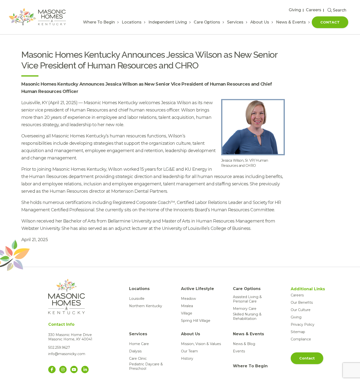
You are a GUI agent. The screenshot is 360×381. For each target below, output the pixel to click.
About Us (259, 22)
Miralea (187, 306)
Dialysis (135, 351)
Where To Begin (99, 22)
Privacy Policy (302, 324)
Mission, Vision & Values (201, 344)
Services (235, 22)
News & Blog (244, 344)
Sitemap (298, 332)
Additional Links (308, 289)
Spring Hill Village (195, 320)
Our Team (189, 351)
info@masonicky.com (66, 354)
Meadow (188, 298)
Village (186, 313)
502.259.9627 (59, 347)
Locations (132, 22)
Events (239, 351)
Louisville (136, 298)
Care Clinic (138, 358)
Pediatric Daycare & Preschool (146, 366)
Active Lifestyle (197, 288)
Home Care (139, 344)
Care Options (207, 22)
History (187, 358)
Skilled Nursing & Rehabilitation (247, 316)
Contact (330, 22)
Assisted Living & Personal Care (247, 299)
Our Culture (301, 310)
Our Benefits (302, 302)
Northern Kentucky (145, 306)
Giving (295, 10)
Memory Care (244, 308)
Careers (313, 10)
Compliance (301, 339)
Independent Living (167, 22)
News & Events (291, 22)
